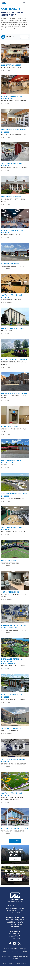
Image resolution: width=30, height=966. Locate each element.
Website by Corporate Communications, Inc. (15, 963)
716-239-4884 (15, 913)
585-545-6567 (15, 926)
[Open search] (24, 2)
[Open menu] (27, 2)
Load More (15, 841)
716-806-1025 (15, 938)
